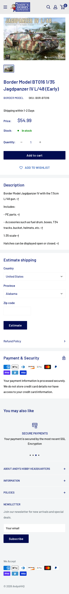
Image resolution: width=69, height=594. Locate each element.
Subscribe (16, 539)
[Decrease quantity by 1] (21, 142)
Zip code (9, 303)
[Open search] (48, 7)
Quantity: (9, 142)
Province (9, 285)
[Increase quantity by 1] (40, 142)
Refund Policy (12, 341)
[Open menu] (5, 7)
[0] (62, 7)
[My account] (55, 7)
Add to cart (34, 155)
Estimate (15, 325)
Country (9, 268)
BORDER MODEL (14, 97)
